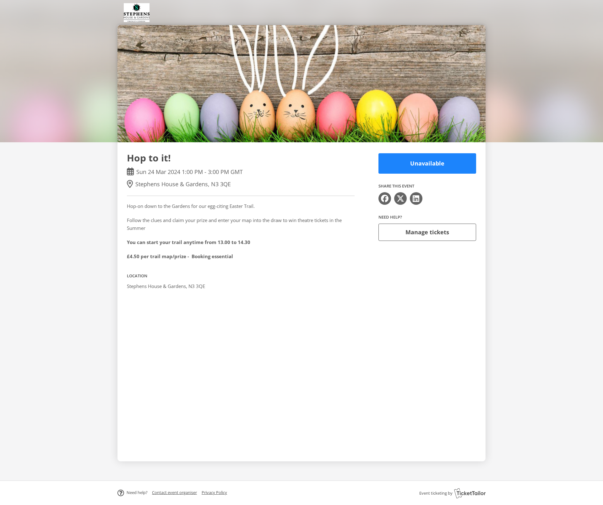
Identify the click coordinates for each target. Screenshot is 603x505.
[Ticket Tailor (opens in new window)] (470, 493)
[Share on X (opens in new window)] (400, 198)
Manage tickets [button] (427, 232)
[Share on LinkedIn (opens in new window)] (416, 198)
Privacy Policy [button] (214, 492)
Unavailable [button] (427, 163)
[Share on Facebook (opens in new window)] (384, 198)
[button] (174, 492)
